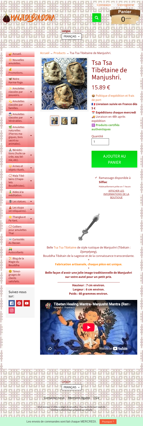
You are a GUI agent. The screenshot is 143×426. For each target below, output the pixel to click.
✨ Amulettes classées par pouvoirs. (22, 92)
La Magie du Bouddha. (68, 407)
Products (60, 53)
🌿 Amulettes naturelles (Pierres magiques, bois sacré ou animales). (22, 135)
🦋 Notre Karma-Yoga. (16, 80)
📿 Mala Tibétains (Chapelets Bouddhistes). (22, 181)
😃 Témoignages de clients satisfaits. (15, 276)
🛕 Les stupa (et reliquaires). (22, 209)
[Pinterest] (19, 303)
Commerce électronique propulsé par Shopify (71, 410)
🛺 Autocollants (16, 250)
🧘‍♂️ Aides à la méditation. (16, 193)
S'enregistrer (125, 4)
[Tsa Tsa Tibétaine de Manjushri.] (54, 120)
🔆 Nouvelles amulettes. (16, 61)
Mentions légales (79, 398)
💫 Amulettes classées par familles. (22, 104)
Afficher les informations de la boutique (116, 194)
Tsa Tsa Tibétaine (65, 247)
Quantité (97, 136)
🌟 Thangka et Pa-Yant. (22, 219)
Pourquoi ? (108, 421)
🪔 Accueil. (15, 54)
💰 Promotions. (16, 71)
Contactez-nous (54, 398)
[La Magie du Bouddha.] (29, 17)
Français (70, 36)
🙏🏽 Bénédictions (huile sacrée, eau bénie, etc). (22, 155)
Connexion (104, 4)
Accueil (44, 53)
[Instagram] (12, 310)
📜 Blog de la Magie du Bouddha (16, 262)
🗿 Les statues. (22, 202)
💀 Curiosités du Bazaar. (16, 241)
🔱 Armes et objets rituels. (22, 168)
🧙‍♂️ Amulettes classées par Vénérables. (22, 117)
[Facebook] (12, 303)
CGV (96, 398)
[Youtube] (27, 303)
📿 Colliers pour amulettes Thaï (18, 230)
